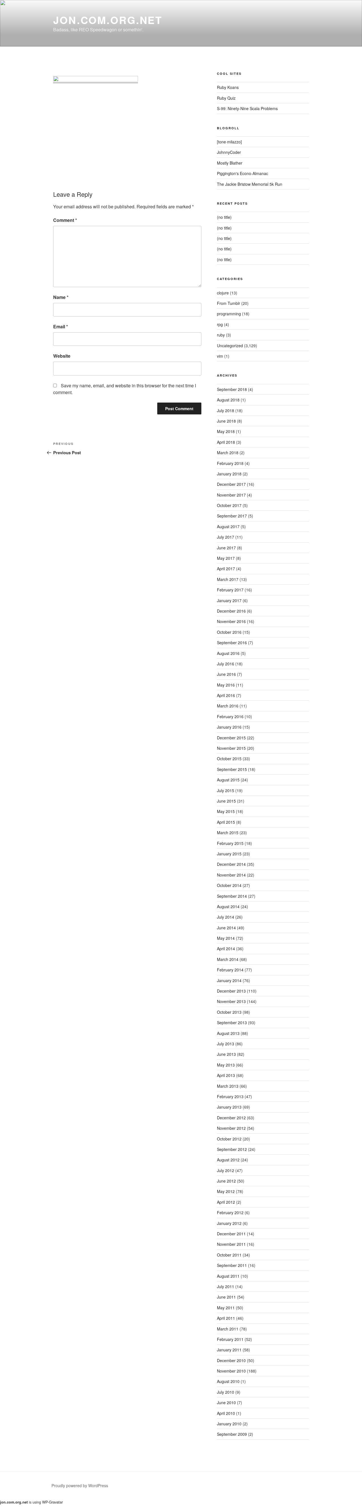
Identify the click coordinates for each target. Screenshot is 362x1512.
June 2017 (226, 547)
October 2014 (229, 885)
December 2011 (231, 1233)
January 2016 (229, 727)
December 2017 (231, 484)
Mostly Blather (229, 163)
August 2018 (228, 400)
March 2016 (227, 706)
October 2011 (229, 1255)
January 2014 (229, 980)
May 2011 (226, 1307)
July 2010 (225, 1392)
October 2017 (229, 505)
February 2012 (230, 1212)
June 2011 (226, 1297)
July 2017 (225, 537)
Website (61, 356)
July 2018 (225, 410)
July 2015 (225, 790)
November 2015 (231, 748)
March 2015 (227, 832)
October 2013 (229, 1012)
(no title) (224, 217)
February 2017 (230, 590)
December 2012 (231, 1117)
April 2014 (226, 948)
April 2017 (226, 568)
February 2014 (230, 970)
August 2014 (228, 906)
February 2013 (230, 1096)
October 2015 (229, 758)
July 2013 (225, 1043)
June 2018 (226, 421)
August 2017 (228, 526)
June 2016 (226, 674)
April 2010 (226, 1413)
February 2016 (230, 716)
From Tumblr (228, 303)
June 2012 (226, 1181)
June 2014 (226, 927)
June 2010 (226, 1402)
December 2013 (231, 991)
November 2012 (231, 1128)
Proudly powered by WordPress (79, 1485)
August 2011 (228, 1276)
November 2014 (231, 875)
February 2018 (230, 463)
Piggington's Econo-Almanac (242, 173)
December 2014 (231, 864)
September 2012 (232, 1149)
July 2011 (225, 1286)
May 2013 (226, 1065)
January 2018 (229, 474)
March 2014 (227, 959)
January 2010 (229, 1423)
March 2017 (227, 579)
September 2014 (232, 896)
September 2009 (232, 1434)
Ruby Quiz (226, 98)
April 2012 (226, 1202)
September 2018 (232, 389)
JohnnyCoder (229, 152)
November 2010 (231, 1371)
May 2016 (226, 685)
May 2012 (226, 1191)
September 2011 (232, 1265)
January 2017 (229, 600)
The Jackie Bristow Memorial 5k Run (249, 184)
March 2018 (227, 452)
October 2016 (229, 632)
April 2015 (226, 822)
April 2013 (226, 1075)
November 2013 (231, 1001)
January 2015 (229, 853)
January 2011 (229, 1350)
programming (229, 313)
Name (60, 297)
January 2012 (229, 1223)
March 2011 (227, 1329)
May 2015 (226, 811)
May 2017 (226, 558)
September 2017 (232, 516)
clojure (223, 293)
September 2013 (232, 1022)
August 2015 (228, 780)
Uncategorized (230, 345)
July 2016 (225, 664)
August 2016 (228, 653)
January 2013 (229, 1107)
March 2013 (227, 1086)
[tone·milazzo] (229, 142)
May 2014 (226, 938)
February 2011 (230, 1339)
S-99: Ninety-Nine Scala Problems (247, 108)
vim (220, 356)
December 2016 (231, 611)
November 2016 (231, 621)
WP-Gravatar (52, 1502)
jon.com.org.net (107, 19)
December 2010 (231, 1360)
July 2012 (225, 1170)
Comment (65, 220)
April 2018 (226, 442)
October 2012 (229, 1139)
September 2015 (232, 769)
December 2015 (231, 737)
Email (60, 326)
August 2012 (228, 1160)
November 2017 (231, 495)
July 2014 (225, 917)
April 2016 (226, 695)
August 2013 (228, 1033)
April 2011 (226, 1318)
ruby (221, 335)
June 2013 (226, 1054)
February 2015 (230, 843)
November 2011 (231, 1244)
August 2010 (228, 1381)
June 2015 (226, 801)
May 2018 (226, 431)
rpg (220, 324)
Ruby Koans (228, 87)
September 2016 (232, 642)
